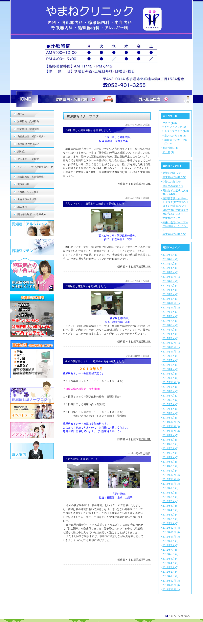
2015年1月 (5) (170, 417)
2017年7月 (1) (170, 320)
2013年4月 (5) (170, 510)
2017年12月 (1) (171, 303)
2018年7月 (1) (170, 281)
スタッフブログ (173, 131)
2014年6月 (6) (170, 448)
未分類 (166, 152)
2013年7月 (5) (170, 496)
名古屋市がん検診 (26, 199)
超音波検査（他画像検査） (31, 176)
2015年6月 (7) (170, 399)
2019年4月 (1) (170, 267)
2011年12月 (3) (171, 580)
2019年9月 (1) (170, 254)
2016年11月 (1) (171, 347)
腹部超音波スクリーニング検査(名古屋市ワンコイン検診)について (176, 202)
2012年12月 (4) (171, 527)
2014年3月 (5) (170, 461)
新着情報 (168, 147)
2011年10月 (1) (171, 589)
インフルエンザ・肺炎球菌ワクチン (35, 168)
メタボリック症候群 (28, 191)
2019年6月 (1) (170, 263)
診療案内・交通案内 (28, 121)
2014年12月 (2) (171, 421)
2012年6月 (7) (170, 554)
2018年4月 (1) (170, 289)
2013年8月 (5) (170, 492)
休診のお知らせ (172, 172)
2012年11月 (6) (171, 532)
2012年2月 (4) (170, 571)
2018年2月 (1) (170, 298)
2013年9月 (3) (170, 488)
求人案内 (22, 206)
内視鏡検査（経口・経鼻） (31, 136)
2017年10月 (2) (171, 307)
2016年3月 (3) (170, 373)
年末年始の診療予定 (174, 177)
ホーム (21, 113)
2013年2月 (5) (170, 518)
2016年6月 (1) (170, 364)
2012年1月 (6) (170, 576)
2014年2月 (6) (170, 466)
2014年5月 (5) (170, 452)
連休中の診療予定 (173, 186)
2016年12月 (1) (171, 342)
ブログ (166, 123)
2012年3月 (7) (170, 567)
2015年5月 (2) (170, 404)
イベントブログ (173, 126)
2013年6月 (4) (170, 501)
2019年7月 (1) (170, 259)
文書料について (172, 218)
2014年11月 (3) (171, 426)
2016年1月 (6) (170, 377)
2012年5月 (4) (170, 558)
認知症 (21, 151)
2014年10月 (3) (171, 430)
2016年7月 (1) (170, 360)
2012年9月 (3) (170, 540)
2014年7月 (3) (170, 444)
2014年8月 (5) (170, 439)
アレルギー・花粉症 (28, 159)
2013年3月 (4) (170, 514)
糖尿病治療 (23, 184)
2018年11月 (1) (171, 276)
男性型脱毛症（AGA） (29, 144)
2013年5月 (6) (170, 505)
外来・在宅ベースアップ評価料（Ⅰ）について (175, 226)
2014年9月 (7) (170, 435)
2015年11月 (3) (171, 382)
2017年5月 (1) (170, 329)
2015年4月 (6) (170, 408)
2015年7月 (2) (170, 395)
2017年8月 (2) (170, 316)
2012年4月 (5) (170, 563)
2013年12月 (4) (171, 474)
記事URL (145, 183)
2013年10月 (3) (171, 483)
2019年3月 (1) (170, 272)
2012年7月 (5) (170, 549)
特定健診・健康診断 (28, 129)
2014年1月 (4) (170, 470)
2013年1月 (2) (170, 523)
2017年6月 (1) (170, 325)
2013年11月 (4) (171, 479)
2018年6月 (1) (170, 285)
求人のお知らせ (173, 135)
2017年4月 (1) (170, 333)
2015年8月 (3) (170, 391)
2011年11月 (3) (171, 585)
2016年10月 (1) (171, 351)
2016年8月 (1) (170, 355)
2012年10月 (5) (171, 536)
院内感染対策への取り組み (31, 214)
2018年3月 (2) (170, 294)
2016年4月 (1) (170, 369)
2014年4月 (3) (170, 457)
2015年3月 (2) (170, 413)
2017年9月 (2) (170, 311)
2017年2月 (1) (170, 338)
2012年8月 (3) (170, 545)
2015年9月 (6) (170, 386)
